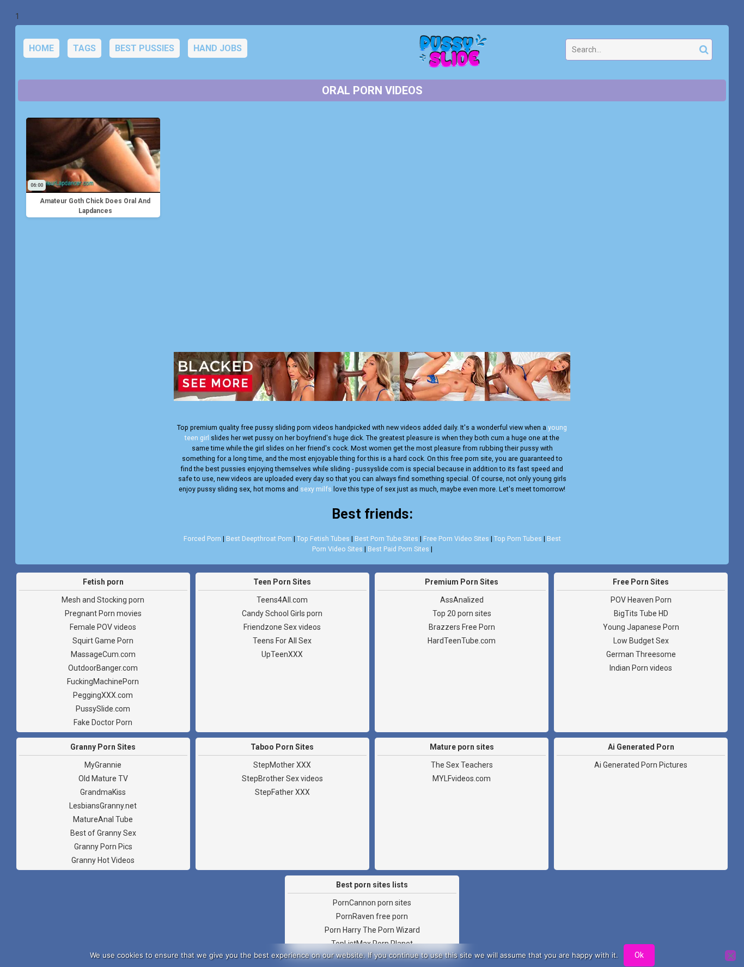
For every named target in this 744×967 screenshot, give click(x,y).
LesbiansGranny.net (103, 805)
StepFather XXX (282, 792)
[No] (730, 955)
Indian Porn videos (640, 668)
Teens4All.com (282, 599)
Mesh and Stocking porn (103, 599)
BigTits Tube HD (641, 613)
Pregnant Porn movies (103, 613)
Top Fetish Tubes (323, 538)
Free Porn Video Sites (456, 538)
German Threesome (641, 654)
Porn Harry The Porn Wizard (372, 930)
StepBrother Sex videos (282, 778)
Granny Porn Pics (103, 846)
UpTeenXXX (282, 654)
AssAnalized (462, 599)
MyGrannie (102, 765)
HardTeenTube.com (462, 640)
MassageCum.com (103, 654)
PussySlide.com (103, 708)
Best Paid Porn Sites (398, 549)
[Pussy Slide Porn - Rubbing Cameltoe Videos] (450, 52)
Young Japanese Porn (641, 627)
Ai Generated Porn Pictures (640, 765)
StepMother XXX (282, 765)
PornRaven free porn (372, 916)
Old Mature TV (103, 778)
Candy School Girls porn (282, 613)
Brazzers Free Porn (462, 627)
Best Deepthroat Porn (259, 538)
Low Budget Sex (641, 640)
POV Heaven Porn (641, 599)
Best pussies (144, 48)
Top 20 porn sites (461, 613)
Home (41, 48)
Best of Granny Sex (103, 833)
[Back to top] (711, 918)
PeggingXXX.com (103, 695)
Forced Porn (202, 538)
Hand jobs (217, 48)
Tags (84, 48)
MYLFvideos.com (461, 778)
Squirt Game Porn (102, 640)
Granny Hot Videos (103, 860)
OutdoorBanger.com (103, 668)
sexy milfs (316, 489)
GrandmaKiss (103, 792)
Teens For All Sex (282, 640)
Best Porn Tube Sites (386, 538)
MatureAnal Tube (103, 819)
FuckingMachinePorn (103, 681)
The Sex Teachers (462, 765)
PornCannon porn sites (372, 902)
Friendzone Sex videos (282, 627)
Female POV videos (103, 627)
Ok (639, 955)
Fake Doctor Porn (103, 722)
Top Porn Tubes (518, 538)
